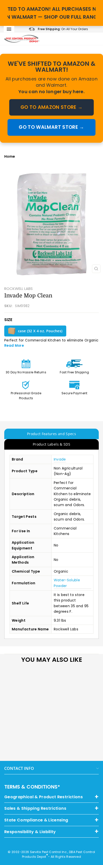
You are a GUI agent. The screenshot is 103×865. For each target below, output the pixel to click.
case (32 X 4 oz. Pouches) (40, 331)
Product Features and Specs (51, 433)
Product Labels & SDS (51, 444)
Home (9, 156)
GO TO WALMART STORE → (51, 127)
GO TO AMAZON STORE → (51, 107)
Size (8, 320)
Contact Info (19, 768)
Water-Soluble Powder (67, 583)
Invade (60, 459)
